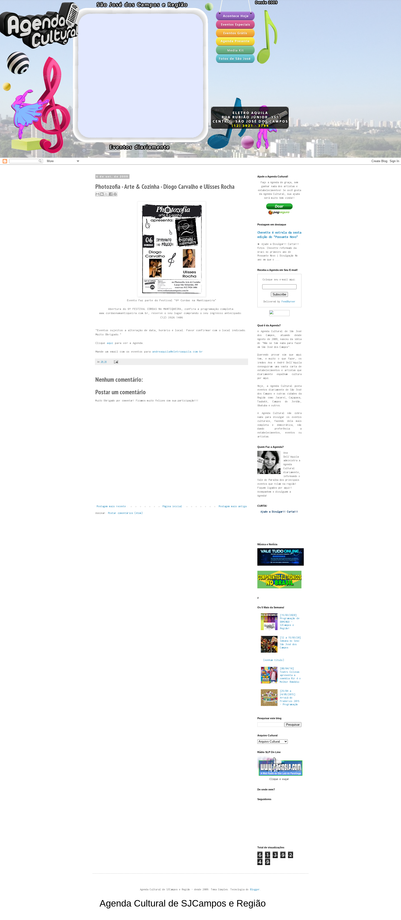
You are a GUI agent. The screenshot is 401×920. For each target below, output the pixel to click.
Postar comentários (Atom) (125, 513)
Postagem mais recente (111, 506)
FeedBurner (288, 301)
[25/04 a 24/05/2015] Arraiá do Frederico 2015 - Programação (289, 697)
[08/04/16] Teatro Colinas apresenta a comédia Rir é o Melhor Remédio (290, 675)
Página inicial (172, 506)
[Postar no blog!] (102, 194)
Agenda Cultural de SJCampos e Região (183, 903)
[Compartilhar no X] (106, 194)
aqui (110, 343)
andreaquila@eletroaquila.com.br (177, 351)
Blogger (255, 889)
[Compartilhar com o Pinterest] (115, 194)
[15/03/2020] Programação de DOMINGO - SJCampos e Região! (289, 622)
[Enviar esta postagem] (115, 361)
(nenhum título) (273, 660)
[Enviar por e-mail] (97, 194)
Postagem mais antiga (232, 506)
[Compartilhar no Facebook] (110, 194)
